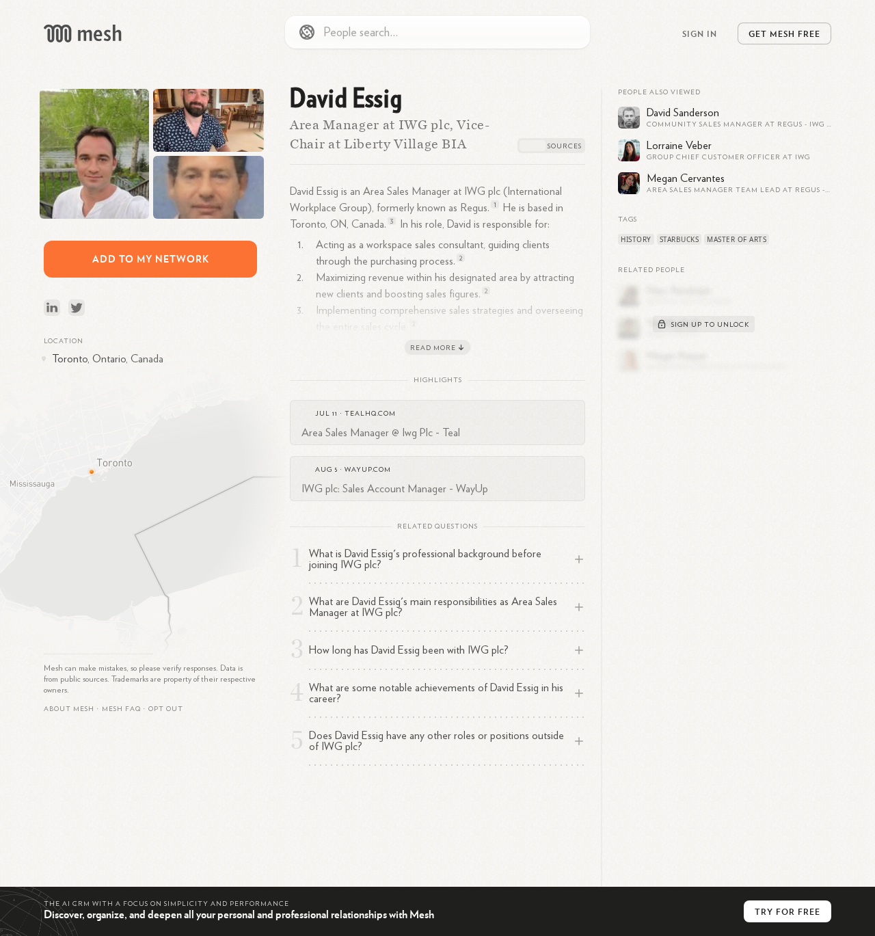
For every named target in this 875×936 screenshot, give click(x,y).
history (636, 239)
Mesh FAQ (121, 709)
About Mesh (69, 709)
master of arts (736, 239)
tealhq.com (370, 413)
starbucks (679, 239)
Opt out (165, 709)
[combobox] (437, 32)
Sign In (699, 33)
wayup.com (368, 469)
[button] (121, 709)
